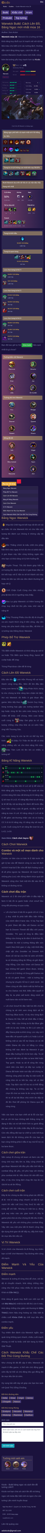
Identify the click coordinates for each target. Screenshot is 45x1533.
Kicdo (5, 6)
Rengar (33, 410)
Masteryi (28, 1411)
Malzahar (12, 474)
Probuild (7, 18)
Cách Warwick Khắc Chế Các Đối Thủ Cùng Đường (20, 514)
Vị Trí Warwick (7, 507)
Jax (33, 381)
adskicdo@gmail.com (11, 1531)
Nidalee (11, 433)
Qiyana (33, 421)
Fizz (11, 410)
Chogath (7, 1402)
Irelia (5, 1398)
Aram (29, 12)
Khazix (33, 433)
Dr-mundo (33, 393)
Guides (11, 6)
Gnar (13, 1398)
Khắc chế (17, 12)
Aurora (8, 1468)
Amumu (33, 369)
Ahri (33, 474)
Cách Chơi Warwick (9, 503)
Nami (33, 462)
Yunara (24, 1468)
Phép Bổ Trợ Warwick (10, 492)
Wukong (6, 1415)
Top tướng (21, 18)
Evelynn (6, 1411)
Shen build (27, 345)
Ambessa (16, 1468)
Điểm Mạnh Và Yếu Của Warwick (14, 511)
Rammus (12, 369)
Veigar (33, 450)
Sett (11, 450)
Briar (12, 381)
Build (5, 12)
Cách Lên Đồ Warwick (10, 496)
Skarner (12, 421)
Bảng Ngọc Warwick (9, 488)
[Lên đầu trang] (0, 1477)
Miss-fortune (12, 462)
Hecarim (17, 1411)
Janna (30, 1398)
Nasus (17, 1402)
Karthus (29, 1415)
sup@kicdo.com (8, 1518)
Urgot (21, 1398)
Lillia (11, 393)
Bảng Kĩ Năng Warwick (10, 499)
